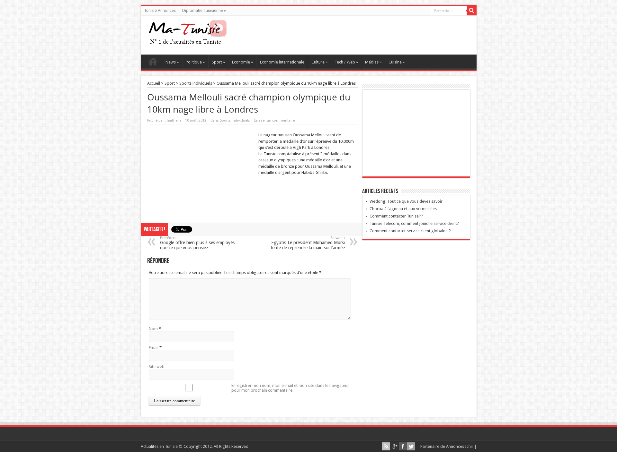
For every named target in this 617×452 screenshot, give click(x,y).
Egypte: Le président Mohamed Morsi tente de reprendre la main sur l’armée (308, 243)
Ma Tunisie (153, 63)
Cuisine (397, 62)
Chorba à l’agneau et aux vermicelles (403, 208)
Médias (373, 62)
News (172, 62)
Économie (242, 62)
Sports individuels (195, 83)
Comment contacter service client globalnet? (410, 230)
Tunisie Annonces (160, 10)
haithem (174, 120)
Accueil (153, 83)
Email (153, 347)
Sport (218, 62)
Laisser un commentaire (274, 120)
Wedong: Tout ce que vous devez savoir (406, 201)
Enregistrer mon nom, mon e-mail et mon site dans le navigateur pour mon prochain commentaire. (290, 388)
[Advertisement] (201, 172)
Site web (157, 366)
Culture (319, 62)
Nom (153, 328)
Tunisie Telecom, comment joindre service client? (414, 223)
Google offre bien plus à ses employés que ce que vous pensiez (197, 243)
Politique (195, 62)
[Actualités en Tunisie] (188, 41)
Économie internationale (282, 62)
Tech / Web (346, 62)
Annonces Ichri (459, 446)
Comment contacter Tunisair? (396, 216)
